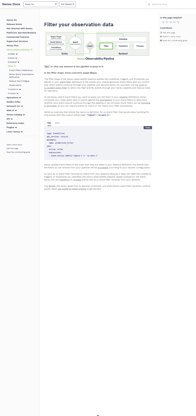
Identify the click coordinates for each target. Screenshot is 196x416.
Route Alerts (15, 85)
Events (11, 58)
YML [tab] (49, 123)
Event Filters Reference (21, 70)
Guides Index (13, 102)
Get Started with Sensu (19, 28)
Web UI (11, 110)
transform (64, 179)
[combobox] (171, 4)
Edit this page (12, 148)
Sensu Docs (11, 4)
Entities (12, 54)
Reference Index (15, 123)
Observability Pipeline (18, 49)
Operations (13, 97)
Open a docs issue (14, 145)
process (77, 179)
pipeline (123, 97)
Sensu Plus (12, 45)
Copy (148, 128)
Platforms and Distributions (21, 32)
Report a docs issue (171, 36)
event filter (65, 82)
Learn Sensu (14, 131)
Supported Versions (17, 41)
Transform (13, 89)
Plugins (11, 127)
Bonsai (52, 186)
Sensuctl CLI (14, 106)
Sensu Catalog (15, 114)
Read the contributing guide (18, 152)
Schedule (12, 62)
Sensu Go (12, 20)
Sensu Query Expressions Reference (21, 75)
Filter (11, 66)
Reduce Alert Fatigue (19, 81)
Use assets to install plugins (71, 189)
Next (47, 67)
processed (103, 167)
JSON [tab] (57, 123)
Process (12, 93)
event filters (90, 73)
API (9, 119)
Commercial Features (18, 37)
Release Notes (14, 24)
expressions (106, 100)
